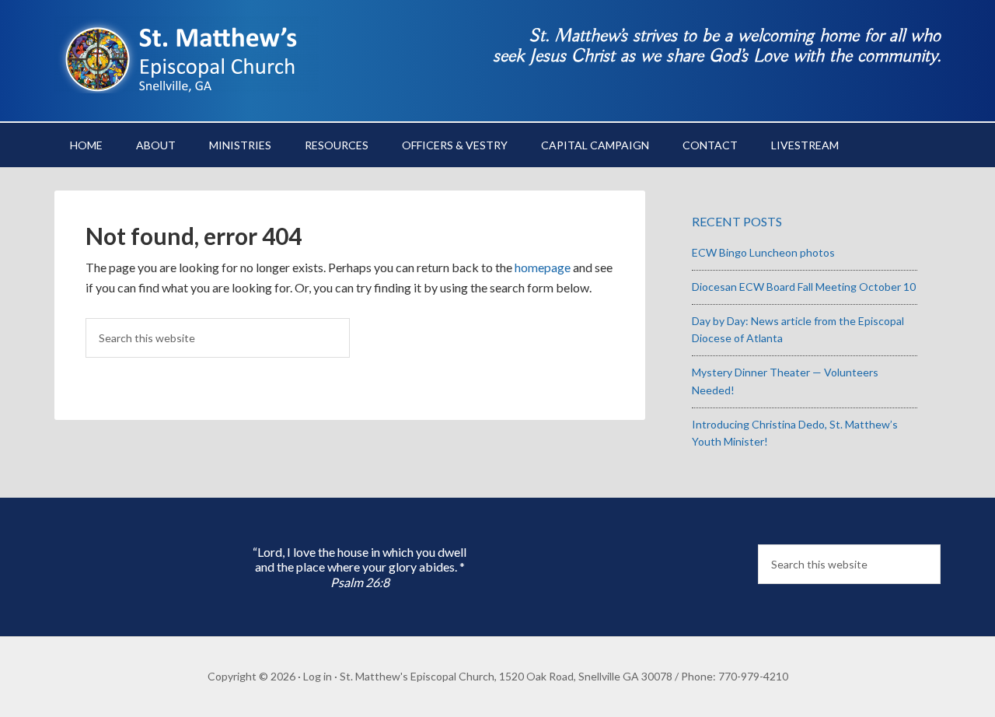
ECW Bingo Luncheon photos (763, 252)
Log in (317, 676)
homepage (543, 267)
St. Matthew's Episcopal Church (186, 54)
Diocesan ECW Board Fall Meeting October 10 (804, 286)
